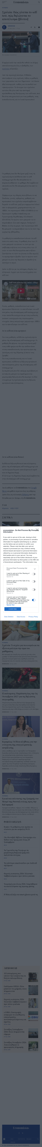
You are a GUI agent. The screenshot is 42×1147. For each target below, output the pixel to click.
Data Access (21, 617)
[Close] (38, 530)
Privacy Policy (33, 617)
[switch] (33, 574)
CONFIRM (13, 609)
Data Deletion (8, 617)
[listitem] (21, 568)
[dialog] (21, 573)
